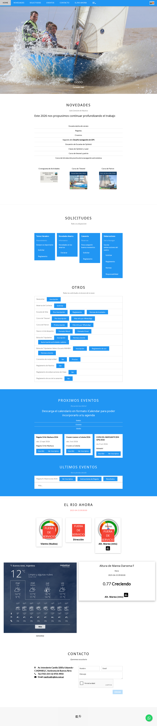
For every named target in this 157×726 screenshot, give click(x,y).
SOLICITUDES (35, 3)
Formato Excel (83, 331)
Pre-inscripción (60, 318)
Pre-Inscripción (59, 312)
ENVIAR (117, 692)
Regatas (78, 420)
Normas (109, 268)
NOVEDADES (19, 3)
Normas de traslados (97, 312)
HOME (5, 3)
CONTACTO (64, 3)
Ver (62, 359)
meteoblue (40, 636)
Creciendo (121, 583)
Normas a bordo (79, 338)
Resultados (110, 479)
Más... (40, 485)
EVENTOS (50, 3)
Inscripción (54, 299)
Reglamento (42, 256)
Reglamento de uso (99, 348)
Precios (75, 359)
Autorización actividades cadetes (53, 342)
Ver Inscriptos (53, 451)
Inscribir (41, 451)
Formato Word (64, 331)
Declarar (64, 253)
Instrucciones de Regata (89, 479)
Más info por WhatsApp (83, 318)
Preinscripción (59, 325)
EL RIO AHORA (81, 3)
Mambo (78, 428)
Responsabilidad (112, 274)
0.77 (107, 583)
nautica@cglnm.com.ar (54, 677)
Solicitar (41, 250)
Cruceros (78, 424)
